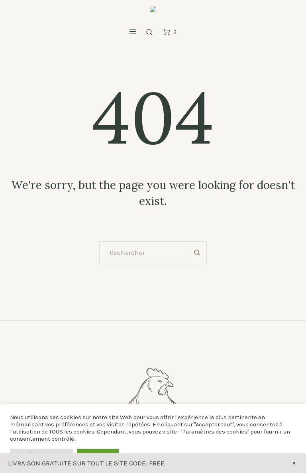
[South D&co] (153, 11)
